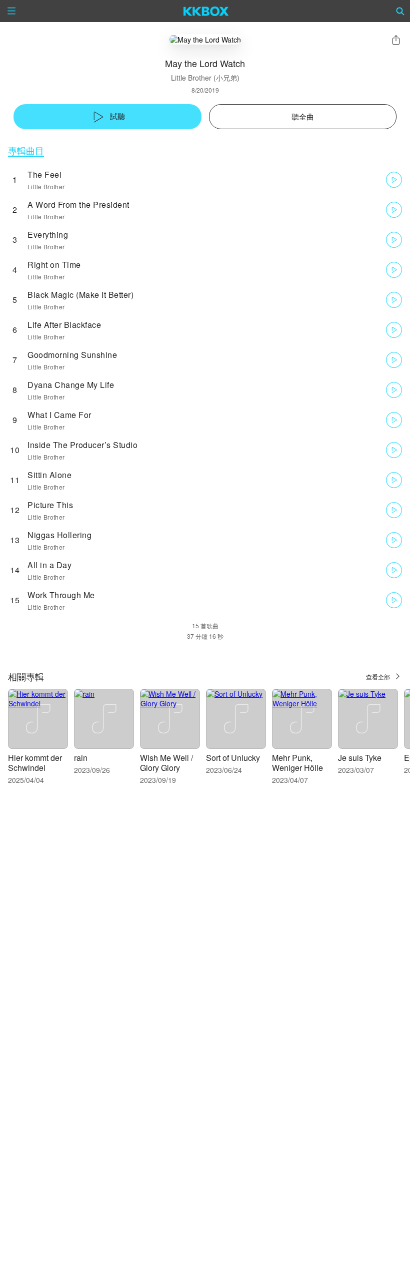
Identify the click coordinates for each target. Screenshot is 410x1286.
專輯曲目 (26, 150)
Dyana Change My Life (71, 384)
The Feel (45, 174)
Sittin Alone (50, 475)
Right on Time (54, 264)
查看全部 (378, 676)
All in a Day (50, 565)
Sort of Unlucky (233, 757)
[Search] (400, 11)
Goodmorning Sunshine (72, 354)
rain (81, 757)
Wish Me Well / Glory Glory (166, 762)
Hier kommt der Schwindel (35, 762)
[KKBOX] (206, 11)
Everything (48, 234)
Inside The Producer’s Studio (83, 445)
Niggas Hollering (60, 535)
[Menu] (12, 11)
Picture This (50, 505)
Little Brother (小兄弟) (205, 78)
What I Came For (60, 414)
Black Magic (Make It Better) (81, 294)
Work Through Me (61, 595)
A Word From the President (79, 204)
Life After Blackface (64, 324)
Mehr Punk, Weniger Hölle (297, 762)
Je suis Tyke (360, 757)
